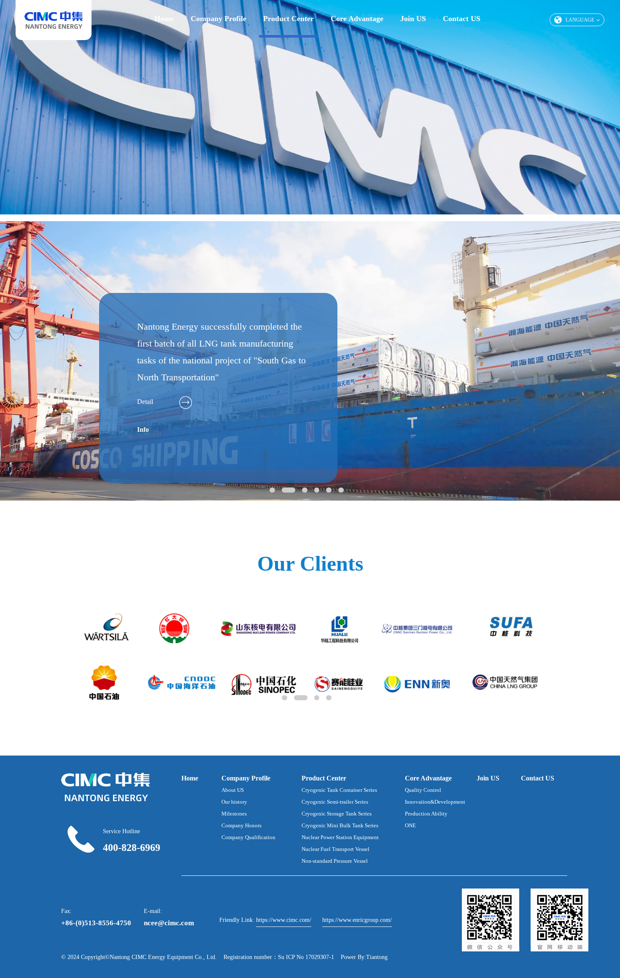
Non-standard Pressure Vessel (335, 861)
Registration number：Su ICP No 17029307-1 (279, 957)
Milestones (234, 813)
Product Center (288, 18)
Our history (234, 802)
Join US (413, 18)
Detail (145, 401)
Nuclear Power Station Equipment (340, 837)
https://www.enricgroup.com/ (357, 920)
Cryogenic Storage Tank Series (337, 813)
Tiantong (377, 957)
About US (232, 790)
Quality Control (423, 790)
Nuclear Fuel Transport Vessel (335, 849)
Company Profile (218, 18)
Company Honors (241, 825)
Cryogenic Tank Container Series (339, 790)
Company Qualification (248, 837)
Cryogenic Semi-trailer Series (335, 802)
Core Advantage (357, 18)
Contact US (461, 18)
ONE (410, 825)
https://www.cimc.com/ (283, 920)
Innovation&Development (435, 802)
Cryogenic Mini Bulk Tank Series (340, 825)
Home (164, 18)
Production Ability (426, 813)
